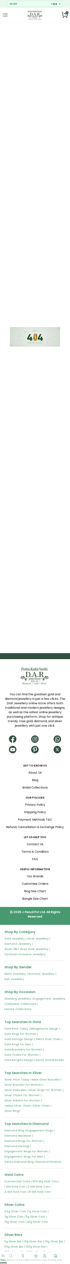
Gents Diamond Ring (19, 1162)
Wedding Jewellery (17, 999)
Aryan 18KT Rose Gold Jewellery (26, 949)
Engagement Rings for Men (23, 1156)
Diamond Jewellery (17, 944)
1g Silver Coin (37, 1211)
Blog (35, 780)
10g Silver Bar (33, 1241)
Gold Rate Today (16, 1029)
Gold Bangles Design (18, 1060)
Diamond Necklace (17, 1136)
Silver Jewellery (38, 938)
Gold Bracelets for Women (23, 1049)
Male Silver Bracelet (46, 1079)
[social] (12, 737)
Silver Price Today (17, 1079)
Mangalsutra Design (44, 1029)
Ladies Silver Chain (17, 1106)
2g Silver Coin (14, 1217)
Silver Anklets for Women (22, 1100)
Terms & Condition (35, 852)
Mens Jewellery (15, 974)
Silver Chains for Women (22, 1095)
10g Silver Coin (14, 1222)
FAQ (35, 859)
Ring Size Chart (35, 891)
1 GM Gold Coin (15, 1186)
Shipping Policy (35, 812)
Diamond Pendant (49, 1162)
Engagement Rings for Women (26, 1151)
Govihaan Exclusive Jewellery (25, 954)
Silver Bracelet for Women (23, 1085)
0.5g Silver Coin (15, 1211)
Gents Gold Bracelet (49, 1060)
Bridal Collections (35, 787)
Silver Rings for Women (45, 1090)
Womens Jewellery (41, 974)
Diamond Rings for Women (23, 1141)
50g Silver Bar (14, 1247)
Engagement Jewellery (49, 999)
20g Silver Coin (37, 1222)
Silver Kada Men (15, 1090)
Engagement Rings (39, 1130)
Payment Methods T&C (35, 819)
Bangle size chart (35, 898)
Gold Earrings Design (18, 1039)
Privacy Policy (35, 805)
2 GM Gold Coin (39, 1186)
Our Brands (35, 876)
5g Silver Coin (35, 1217)
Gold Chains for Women (21, 1055)
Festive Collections (17, 1009)
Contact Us (35, 844)
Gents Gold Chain (48, 1039)
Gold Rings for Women (20, 1034)
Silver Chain (41, 1106)
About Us (35, 772)
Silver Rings (12, 1111)
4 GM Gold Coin (15, 1192)
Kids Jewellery (14, 979)
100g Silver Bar (36, 1247)
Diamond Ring (14, 1130)
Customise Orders (35, 884)
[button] (5, 15)
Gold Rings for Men (17, 1044)
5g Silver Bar (13, 1241)
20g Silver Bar (53, 1241)
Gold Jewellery (14, 938)
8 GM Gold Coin (40, 1192)
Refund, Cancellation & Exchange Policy (35, 827)
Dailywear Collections (21, 1004)
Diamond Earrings (16, 1146)
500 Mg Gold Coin (45, 1181)
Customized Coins (17, 1181)
